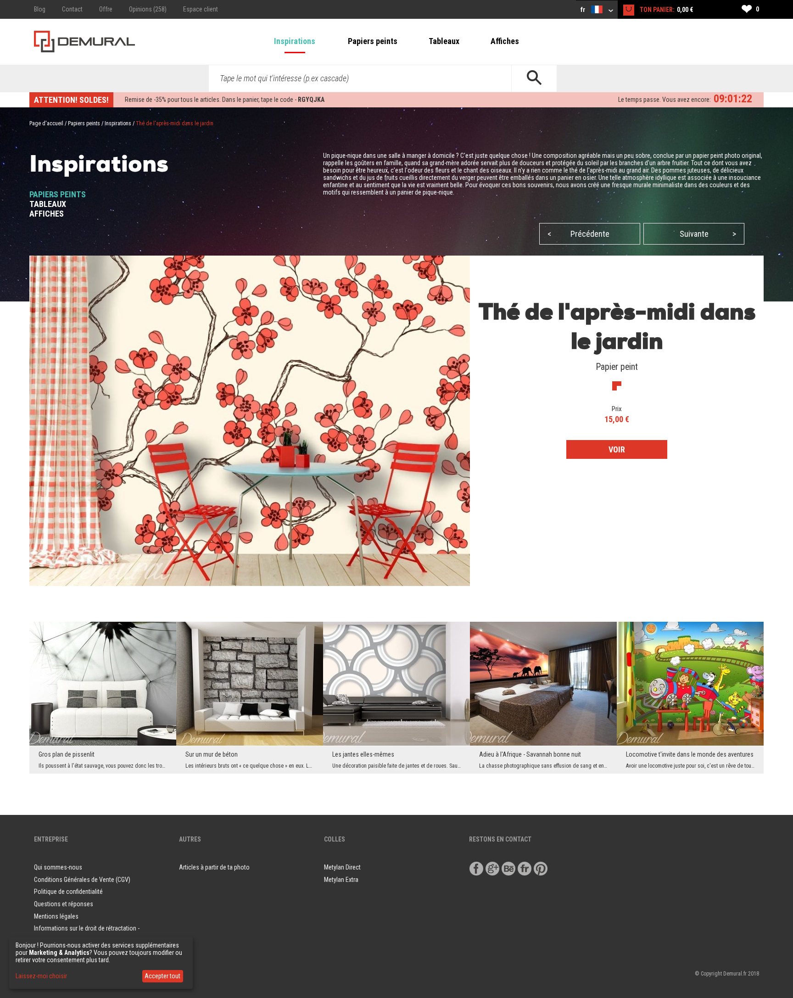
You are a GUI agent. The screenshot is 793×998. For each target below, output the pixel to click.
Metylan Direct (342, 867)
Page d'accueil (46, 123)
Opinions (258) (148, 9)
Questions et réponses (63, 904)
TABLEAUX (47, 204)
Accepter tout (162, 976)
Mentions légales (56, 916)
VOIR (617, 449)
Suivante (708, 234)
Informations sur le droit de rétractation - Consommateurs (87, 934)
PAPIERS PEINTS (57, 194)
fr (583, 9)
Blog (39, 9)
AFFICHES (46, 213)
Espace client (200, 9)
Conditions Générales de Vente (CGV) (82, 879)
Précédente (578, 234)
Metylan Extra (341, 879)
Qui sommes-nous (58, 867)
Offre (105, 9)
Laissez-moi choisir (41, 976)
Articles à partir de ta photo (214, 867)
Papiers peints (372, 41)
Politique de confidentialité (68, 891)
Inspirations (294, 41)
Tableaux (444, 41)
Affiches (505, 41)
